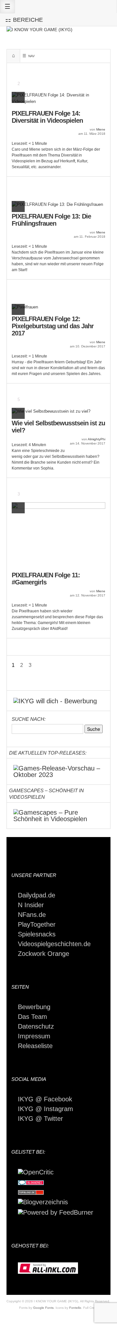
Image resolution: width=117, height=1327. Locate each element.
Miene (100, 129)
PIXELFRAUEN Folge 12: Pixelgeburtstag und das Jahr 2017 (53, 326)
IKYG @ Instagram (45, 1108)
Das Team (32, 1016)
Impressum (34, 1036)
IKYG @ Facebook (45, 1099)
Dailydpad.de (36, 895)
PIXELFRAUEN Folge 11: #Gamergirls (46, 578)
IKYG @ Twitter (40, 1118)
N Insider (31, 904)
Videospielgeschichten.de (54, 943)
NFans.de (32, 914)
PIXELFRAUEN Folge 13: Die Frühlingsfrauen (51, 220)
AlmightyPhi (96, 439)
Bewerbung (34, 1006)
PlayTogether (37, 924)
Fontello (75, 1307)
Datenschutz (36, 1026)
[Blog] (43, 1201)
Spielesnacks (37, 934)
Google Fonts (43, 1307)
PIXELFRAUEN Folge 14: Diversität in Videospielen (47, 117)
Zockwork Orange (43, 953)
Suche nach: (29, 719)
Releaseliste (35, 1045)
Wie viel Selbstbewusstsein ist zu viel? (58, 426)
